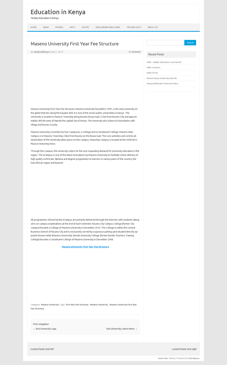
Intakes (59, 27)
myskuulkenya (41, 52)
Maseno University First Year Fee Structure (85, 246)
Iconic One (163, 358)
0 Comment (135, 52)
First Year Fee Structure (77, 304)
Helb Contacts (153, 67)
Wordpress (194, 358)
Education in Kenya (58, 11)
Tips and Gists (134, 27)
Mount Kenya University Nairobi (162, 78)
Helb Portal (152, 73)
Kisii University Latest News (122, 328)
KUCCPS (85, 27)
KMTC (72, 27)
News (46, 27)
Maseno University (50, 304)
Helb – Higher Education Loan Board (164, 62)
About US (153, 27)
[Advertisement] (85, 80)
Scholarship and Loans (108, 27)
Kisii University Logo (44, 328)
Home (34, 27)
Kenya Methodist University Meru (162, 83)
